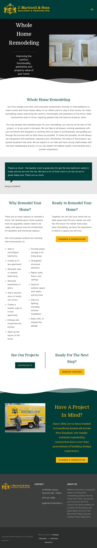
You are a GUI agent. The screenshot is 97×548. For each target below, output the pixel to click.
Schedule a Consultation (71, 460)
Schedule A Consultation (71, 239)
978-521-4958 (48, 498)
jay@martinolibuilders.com (54, 503)
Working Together (72, 372)
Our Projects (25, 365)
